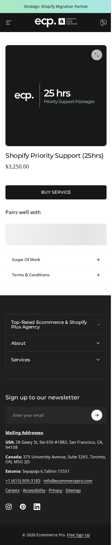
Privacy (55, 494)
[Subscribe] (92, 419)
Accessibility (34, 494)
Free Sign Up (76, 538)
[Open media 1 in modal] (96, 54)
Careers (12, 494)
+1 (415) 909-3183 (23, 484)
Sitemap (73, 494)
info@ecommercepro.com (68, 484)
